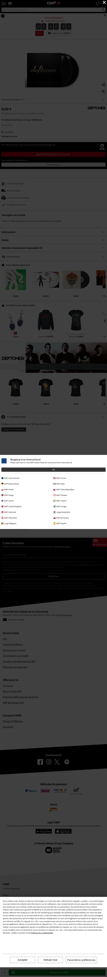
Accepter (23, 960)
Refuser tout (50, 960)
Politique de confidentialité (42, 933)
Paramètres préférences (81, 960)
